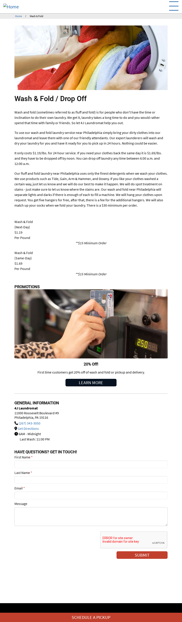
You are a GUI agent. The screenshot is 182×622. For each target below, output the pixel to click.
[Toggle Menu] (174, 6)
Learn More (91, 382)
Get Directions (28, 428)
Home (18, 16)
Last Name (23, 472)
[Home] (34, 6)
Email (19, 488)
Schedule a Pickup (91, 617)
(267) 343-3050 (29, 423)
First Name (23, 457)
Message (20, 503)
